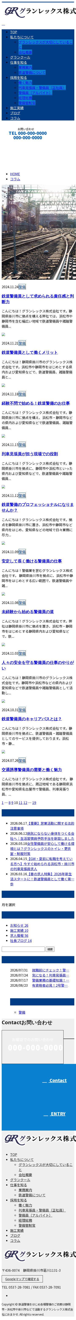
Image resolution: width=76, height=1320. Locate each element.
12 (25, 802)
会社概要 (25, 52)
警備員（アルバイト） (35, 92)
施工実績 (17, 107)
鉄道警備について (32, 72)
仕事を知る (18, 62)
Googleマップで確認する (22, 1279)
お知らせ (19, 925)
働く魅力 (25, 82)
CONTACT (16, 143)
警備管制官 (27, 102)
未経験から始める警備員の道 (28, 611)
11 (21, 802)
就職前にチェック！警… (50, 970)
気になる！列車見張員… (50, 975)
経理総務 (25, 97)
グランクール (20, 57)
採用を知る (18, 77)
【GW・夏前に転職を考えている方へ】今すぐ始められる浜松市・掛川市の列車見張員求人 (42, 863)
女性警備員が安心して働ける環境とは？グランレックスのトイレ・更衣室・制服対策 (42, 848)
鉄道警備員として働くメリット (30, 352)
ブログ (15, 112)
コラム (15, 117)
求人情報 (19, 935)
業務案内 (25, 67)
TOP (13, 31)
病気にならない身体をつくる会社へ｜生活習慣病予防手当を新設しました (42, 836)
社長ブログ (21, 940)
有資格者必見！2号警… (50, 985)
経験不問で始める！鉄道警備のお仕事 (36, 403)
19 (34, 802)
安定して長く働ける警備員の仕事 (32, 560)
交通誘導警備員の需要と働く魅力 (32, 769)
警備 (22, 286)
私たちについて (22, 36)
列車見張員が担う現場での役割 (30, 453)
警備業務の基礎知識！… (50, 980)
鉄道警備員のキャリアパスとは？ (32, 718)
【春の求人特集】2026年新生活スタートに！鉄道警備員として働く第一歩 (42, 878)
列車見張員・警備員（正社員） (42, 87)
